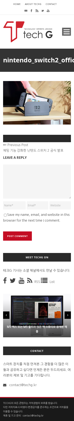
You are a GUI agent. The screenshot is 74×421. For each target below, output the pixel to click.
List (52, 281)
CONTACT (51, 4)
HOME (17, 4)
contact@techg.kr (23, 385)
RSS (37, 281)
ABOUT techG (33, 4)
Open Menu (66, 32)
